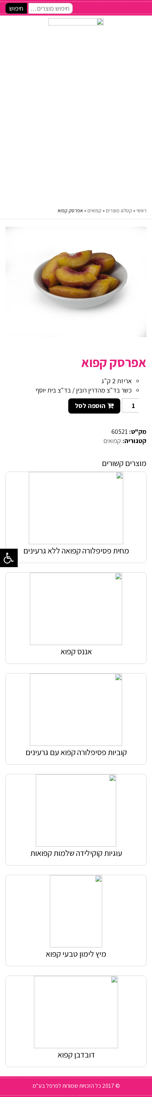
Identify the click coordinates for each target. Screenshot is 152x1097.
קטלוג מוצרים (119, 210)
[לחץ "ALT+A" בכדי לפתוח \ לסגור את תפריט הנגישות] (9, 558)
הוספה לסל (90, 405)
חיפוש (16, 8)
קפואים (94, 210)
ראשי (141, 210)
